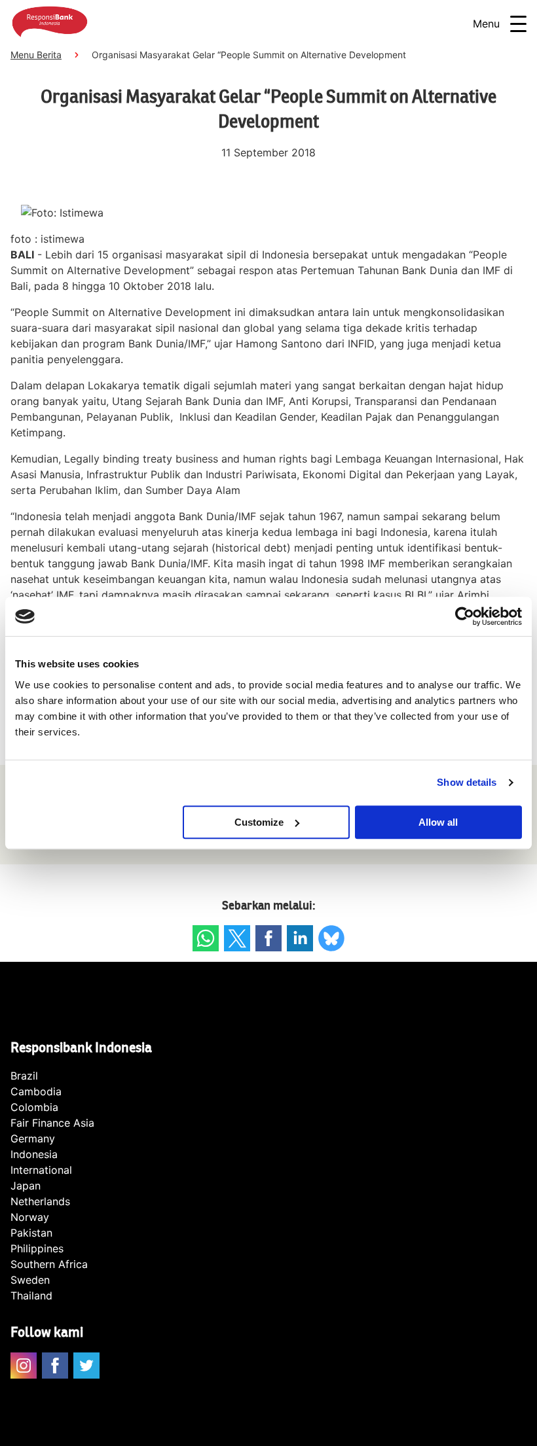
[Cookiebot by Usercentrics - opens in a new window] (464, 616)
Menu (486, 23)
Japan (25, 1185)
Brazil (24, 1075)
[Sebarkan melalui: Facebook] (268, 938)
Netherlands (40, 1201)
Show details (466, 782)
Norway (29, 1217)
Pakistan (31, 1232)
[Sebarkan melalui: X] (237, 938)
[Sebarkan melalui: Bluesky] (331, 938)
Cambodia (36, 1091)
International (41, 1169)
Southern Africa (49, 1264)
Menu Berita (36, 54)
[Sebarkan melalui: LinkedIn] (300, 938)
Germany (32, 1138)
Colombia (34, 1107)
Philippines (37, 1248)
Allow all (438, 822)
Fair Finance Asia (52, 1122)
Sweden (30, 1279)
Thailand (31, 1295)
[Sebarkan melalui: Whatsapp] (206, 938)
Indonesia (34, 1154)
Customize (259, 822)
